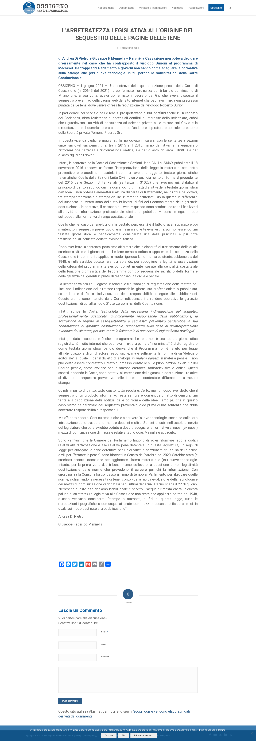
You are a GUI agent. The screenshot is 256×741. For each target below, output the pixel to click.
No (123, 735)
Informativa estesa (143, 735)
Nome (104, 631)
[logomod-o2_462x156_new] (45, 8)
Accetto (109, 735)
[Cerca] (230, 8)
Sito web (105, 657)
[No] (251, 733)
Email (104, 644)
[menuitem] (105, 8)
